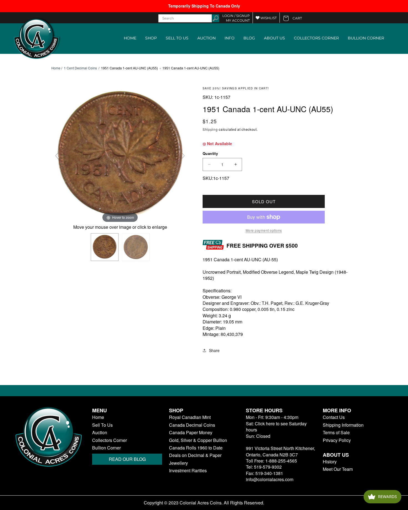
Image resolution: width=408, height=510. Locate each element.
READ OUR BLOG (127, 459)
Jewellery (178, 463)
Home (56, 68)
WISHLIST (268, 18)
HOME (130, 38)
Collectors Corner (109, 440)
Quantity (210, 153)
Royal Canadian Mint (190, 417)
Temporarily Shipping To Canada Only (204, 6)
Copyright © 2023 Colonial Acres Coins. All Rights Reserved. (204, 503)
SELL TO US (177, 38)
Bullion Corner (106, 448)
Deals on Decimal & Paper (195, 455)
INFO (230, 38)
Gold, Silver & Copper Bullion (198, 440)
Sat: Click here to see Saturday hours (276, 426)
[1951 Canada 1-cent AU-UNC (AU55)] (105, 247)
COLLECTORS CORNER (316, 38)
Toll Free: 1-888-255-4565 (271, 461)
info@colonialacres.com (269, 479)
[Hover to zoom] (120, 155)
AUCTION (206, 38)
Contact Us (334, 417)
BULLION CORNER (366, 38)
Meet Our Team (338, 469)
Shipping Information (343, 425)
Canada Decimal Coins (192, 425)
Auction (99, 432)
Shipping (210, 129)
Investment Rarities (188, 471)
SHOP (151, 38)
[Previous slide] (56, 155)
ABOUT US (274, 38)
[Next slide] (183, 155)
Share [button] (214, 350)
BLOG (249, 38)
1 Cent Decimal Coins (80, 68)
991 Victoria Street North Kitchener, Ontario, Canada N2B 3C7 (280, 451)
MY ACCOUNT (238, 20)
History (330, 462)
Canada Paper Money (190, 432)
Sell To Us (102, 425)
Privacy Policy (337, 440)
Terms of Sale (336, 432)
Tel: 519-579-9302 (264, 467)
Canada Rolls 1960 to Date (196, 448)
